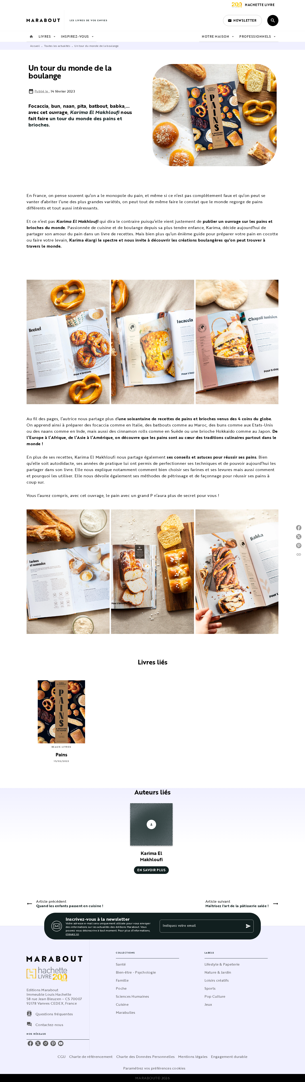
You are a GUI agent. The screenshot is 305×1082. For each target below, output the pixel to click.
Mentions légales (192, 1056)
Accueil (35, 46)
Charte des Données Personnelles (145, 1056)
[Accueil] (45, 20)
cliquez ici (72, 934)
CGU (62, 1056)
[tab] (31, 36)
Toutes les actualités (57, 46)
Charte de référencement (91, 1056)
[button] (242, 20)
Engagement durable (229, 1056)
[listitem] (30, 1043)
